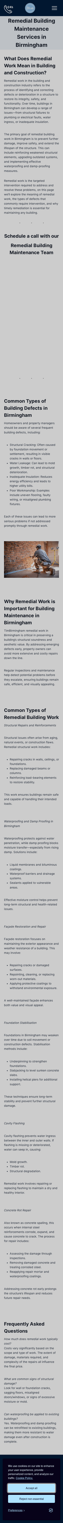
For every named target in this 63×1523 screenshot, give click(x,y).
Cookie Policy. (24, 1478)
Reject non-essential (31, 1499)
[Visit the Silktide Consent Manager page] (51, 1510)
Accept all (31, 1488)
